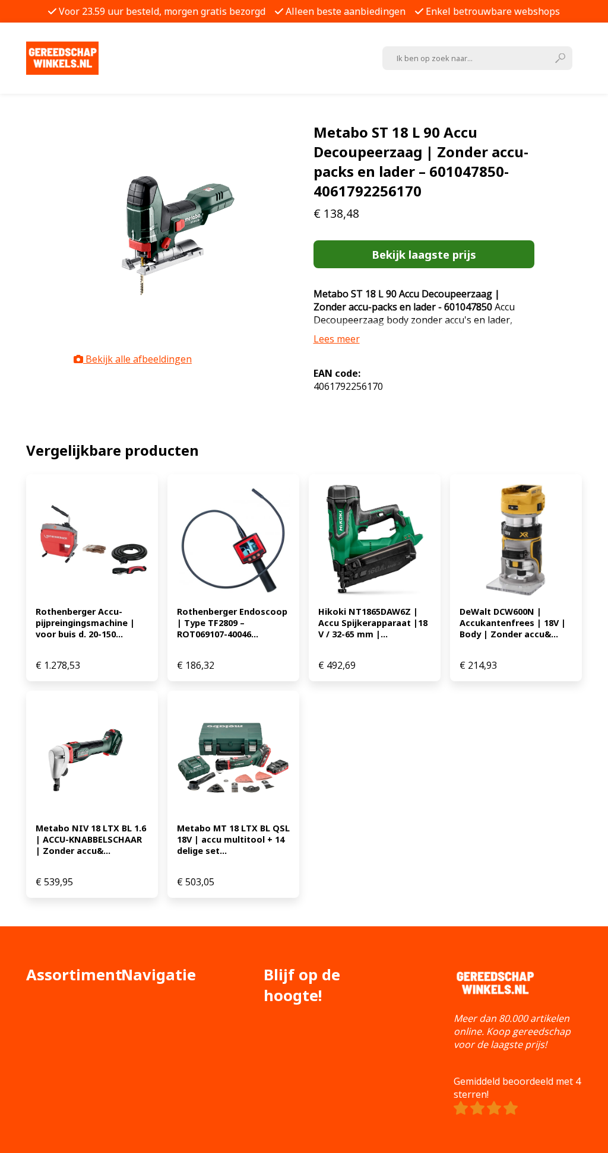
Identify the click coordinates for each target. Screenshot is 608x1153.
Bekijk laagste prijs (424, 254)
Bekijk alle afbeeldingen (137, 359)
